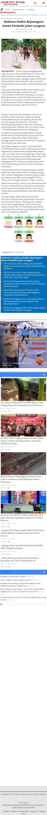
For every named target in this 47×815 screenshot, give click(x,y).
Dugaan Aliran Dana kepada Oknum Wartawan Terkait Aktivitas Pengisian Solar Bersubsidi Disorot (24, 301)
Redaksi (6, 811)
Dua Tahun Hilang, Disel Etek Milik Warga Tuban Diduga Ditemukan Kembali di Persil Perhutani (24, 266)
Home (8, 10)
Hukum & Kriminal (18, 10)
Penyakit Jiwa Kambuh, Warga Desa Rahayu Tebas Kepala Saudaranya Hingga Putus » (20, 584)
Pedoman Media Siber (20, 811)
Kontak (34, 811)
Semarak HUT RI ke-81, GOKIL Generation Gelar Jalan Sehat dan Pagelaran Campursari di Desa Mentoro (22, 292)
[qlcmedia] (2, 811)
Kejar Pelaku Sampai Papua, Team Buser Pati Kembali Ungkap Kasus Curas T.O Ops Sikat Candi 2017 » (22, 590)
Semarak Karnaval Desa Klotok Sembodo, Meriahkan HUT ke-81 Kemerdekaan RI (20, 559)
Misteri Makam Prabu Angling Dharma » (16, 580)
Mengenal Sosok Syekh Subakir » (13, 576)
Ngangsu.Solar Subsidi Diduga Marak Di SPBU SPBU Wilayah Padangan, (24, 308)
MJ (31, 29)
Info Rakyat (30, 10)
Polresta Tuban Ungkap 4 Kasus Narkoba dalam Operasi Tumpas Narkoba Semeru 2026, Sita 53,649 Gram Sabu (24, 274)
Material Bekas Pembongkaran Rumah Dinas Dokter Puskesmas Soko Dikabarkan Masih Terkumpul (24, 283)
